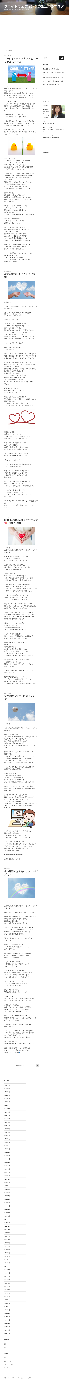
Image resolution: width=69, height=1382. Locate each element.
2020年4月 (7, 1326)
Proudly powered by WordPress (27, 1378)
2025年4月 (7, 1125)
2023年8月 (7, 1192)
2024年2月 (7, 1172)
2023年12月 (7, 1179)
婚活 (5, 1344)
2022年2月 (7, 1253)
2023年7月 (7, 1196)
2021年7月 (7, 1276)
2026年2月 (7, 1095)
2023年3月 (7, 1209)
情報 (5, 1347)
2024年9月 (7, 1149)
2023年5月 (7, 1202)
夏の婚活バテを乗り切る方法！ (52, 69)
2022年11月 (7, 1222)
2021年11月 (7, 1263)
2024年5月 (7, 1162)
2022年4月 (7, 1246)
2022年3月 (7, 1249)
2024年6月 (7, 1159)
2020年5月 (7, 1323)
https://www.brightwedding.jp (13, 854)
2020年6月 (7, 1320)
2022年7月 (7, 1236)
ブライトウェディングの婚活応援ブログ (34, 6)
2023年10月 (7, 1186)
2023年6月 (7, 1199)
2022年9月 (7, 1229)
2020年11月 (7, 1303)
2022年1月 (7, 1256)
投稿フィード (7, 1361)
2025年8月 (7, 1112)
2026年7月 (7, 1085)
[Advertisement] (34, 28)
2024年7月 (7, 1155)
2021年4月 (7, 1286)
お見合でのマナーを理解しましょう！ (53, 77)
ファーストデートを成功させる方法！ (53, 81)
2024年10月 (7, 1145)
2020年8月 (7, 1313)
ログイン (6, 1358)
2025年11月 (7, 1102)
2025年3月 (7, 1129)
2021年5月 (7, 1283)
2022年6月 (7, 1239)
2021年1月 (7, 1296)
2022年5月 (7, 1243)
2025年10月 (7, 1105)
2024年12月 (7, 1139)
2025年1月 (7, 1135)
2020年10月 (7, 1306)
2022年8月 (7, 1233)
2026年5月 (7, 1088)
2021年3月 (7, 1290)
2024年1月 (7, 1175)
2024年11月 (7, 1142)
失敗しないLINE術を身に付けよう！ (53, 84)
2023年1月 (7, 1216)
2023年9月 (7, 1189)
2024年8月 (7, 1152)
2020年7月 (7, 1316)
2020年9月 (7, 1310)
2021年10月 (7, 1266)
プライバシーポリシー (10, 1378)
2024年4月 (7, 1165)
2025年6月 (7, 1118)
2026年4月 (7, 1092)
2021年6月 (7, 1279)
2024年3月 (7, 1169)
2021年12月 (7, 1259)
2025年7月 (7, 1115)
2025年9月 (7, 1108)
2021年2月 (7, 1293)
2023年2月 (7, 1212)
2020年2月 (7, 1333)
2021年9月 (7, 1269)
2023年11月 (7, 1182)
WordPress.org (8, 1368)
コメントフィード (9, 1364)
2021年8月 (7, 1273)
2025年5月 (7, 1122)
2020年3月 (7, 1330)
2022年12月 (7, 1219)
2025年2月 (7, 1132)
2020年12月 (7, 1300)
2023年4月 (7, 1206)
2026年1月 (7, 1098)
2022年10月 (7, 1226)
